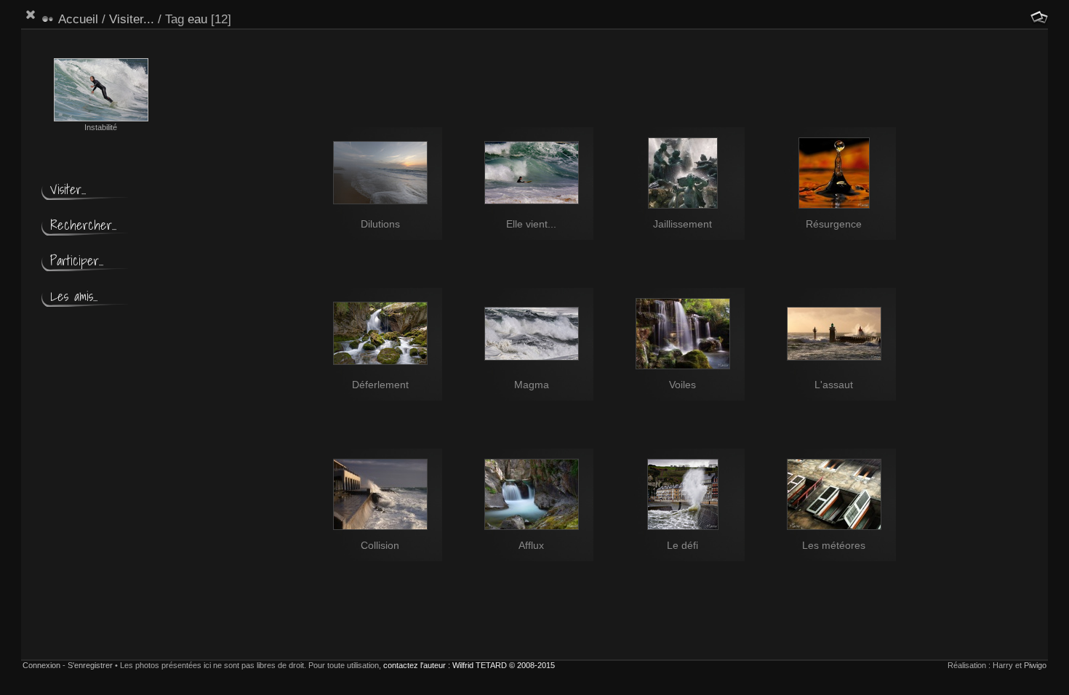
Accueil (78, 19)
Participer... (76, 260)
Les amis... (73, 296)
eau (197, 19)
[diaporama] (1039, 17)
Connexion (41, 665)
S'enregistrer (90, 665)
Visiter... (131, 19)
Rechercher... (83, 225)
